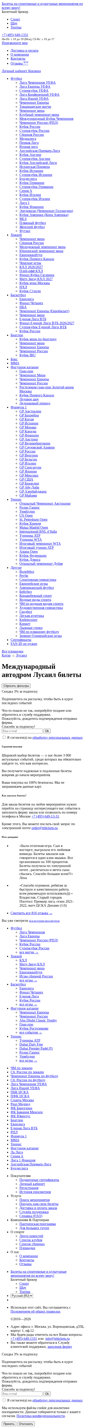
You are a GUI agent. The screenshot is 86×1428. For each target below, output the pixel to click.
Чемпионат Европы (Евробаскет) (44, 311)
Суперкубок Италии (34, 199)
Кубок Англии (30, 155)
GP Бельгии (28, 459)
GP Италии (27, 463)
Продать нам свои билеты (38, 1204)
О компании (20, 54)
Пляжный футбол (32, 223)
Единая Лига (29, 996)
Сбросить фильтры (16, 685)
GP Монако (27, 427)
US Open (26, 515)
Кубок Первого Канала (36, 259)
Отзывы (19, 63)
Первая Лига (29, 143)
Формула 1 (19, 407)
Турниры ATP (29, 535)
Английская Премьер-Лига (39, 151)
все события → (30, 1032)
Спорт (15, 19)
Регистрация (28, 1188)
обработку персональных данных (57, 737)
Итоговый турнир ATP (36, 547)
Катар (6, 655)
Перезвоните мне (15, 43)
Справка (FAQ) (30, 1216)
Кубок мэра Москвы (34, 283)
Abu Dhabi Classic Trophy (38, 1020)
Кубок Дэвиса (29, 559)
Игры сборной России (36, 976)
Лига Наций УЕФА (34, 98)
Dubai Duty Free (31, 1044)
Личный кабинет (15, 71)
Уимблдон (27, 511)
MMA (15, 363)
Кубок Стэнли (30, 291)
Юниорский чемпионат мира (41, 251)
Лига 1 (24, 203)
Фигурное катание (25, 367)
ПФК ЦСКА (20, 1096)
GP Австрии (28, 439)
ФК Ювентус (20, 1116)
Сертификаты (21, 640)
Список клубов (30, 1240)
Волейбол (26, 571)
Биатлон (17, 335)
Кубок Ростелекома (33, 1028)
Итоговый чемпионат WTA (40, 543)
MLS (23, 219)
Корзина (34, 71)
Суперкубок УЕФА (34, 90)
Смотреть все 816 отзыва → (31, 913)
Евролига (26, 299)
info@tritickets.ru (57, 1338)
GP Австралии (30, 411)
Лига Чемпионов (32, 932)
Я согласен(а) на (44, 737)
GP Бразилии (29, 483)
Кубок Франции (31, 207)
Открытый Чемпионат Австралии (45, 503)
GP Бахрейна (29, 415)
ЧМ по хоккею (21, 1068)
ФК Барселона (21, 1108)
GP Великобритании (34, 443)
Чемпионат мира (32, 110)
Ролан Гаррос (29, 507)
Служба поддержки (34, 1212)
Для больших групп (34, 1228)
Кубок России (29, 331)
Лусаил (21, 655)
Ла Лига (17, 1152)
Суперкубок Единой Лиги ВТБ (43, 327)
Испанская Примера (34, 167)
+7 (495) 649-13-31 (45, 816)
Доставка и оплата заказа (38, 1208)
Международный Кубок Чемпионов (46, 118)
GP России (27, 451)
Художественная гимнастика (41, 608)
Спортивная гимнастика (37, 579)
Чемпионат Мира (32, 375)
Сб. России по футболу (28, 1080)
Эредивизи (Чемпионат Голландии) (46, 211)
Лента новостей (31, 1236)
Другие (16, 567)
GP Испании (28, 423)
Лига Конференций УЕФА (39, 94)
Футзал (24, 231)
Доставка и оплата (24, 50)
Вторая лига (28, 147)
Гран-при (26, 371)
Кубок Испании (31, 171)
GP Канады (27, 431)
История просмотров (35, 1192)
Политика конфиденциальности (41, 1416)
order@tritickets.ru (45, 828)
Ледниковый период (34, 403)
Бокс (14, 359)
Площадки (27, 1248)
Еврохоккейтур (30, 255)
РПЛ (14, 1132)
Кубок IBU (27, 355)
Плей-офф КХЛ (31, 271)
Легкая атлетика (31, 616)
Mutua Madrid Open (33, 527)
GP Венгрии (28, 455)
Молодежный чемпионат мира (42, 247)
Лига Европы (29, 936)
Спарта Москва (22, 1100)
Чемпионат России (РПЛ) (38, 940)
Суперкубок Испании (35, 175)
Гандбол (25, 612)
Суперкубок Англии (34, 159)
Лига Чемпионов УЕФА (37, 82)
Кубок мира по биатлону (38, 339)
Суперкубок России (34, 131)
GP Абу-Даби (29, 487)
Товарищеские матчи (35, 106)
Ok (47, 731)
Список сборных (32, 1244)
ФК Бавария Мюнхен (27, 1112)
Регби (23, 575)
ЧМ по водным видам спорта (41, 604)
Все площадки (12, 651)
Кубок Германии (31, 183)
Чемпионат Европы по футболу (34, 1076)
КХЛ (23, 960)
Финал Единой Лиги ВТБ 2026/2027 (46, 323)
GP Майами (28, 495)
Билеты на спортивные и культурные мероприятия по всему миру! (39, 1273)
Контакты (18, 58)
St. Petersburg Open (33, 519)
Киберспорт (28, 620)
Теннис (16, 499)
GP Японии (28, 471)
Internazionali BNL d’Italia (38, 531)
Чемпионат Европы (34, 102)
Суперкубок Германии (36, 187)
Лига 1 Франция (23, 1160)
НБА (23, 307)
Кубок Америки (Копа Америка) (43, 215)
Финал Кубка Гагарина (36, 275)
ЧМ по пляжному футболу (39, 632)
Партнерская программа (37, 1224)
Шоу (14, 23)
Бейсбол (25, 592)
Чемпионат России (33, 351)
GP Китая (26, 419)
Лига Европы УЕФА (34, 86)
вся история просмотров (44, 920)
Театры (16, 27)
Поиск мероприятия (34, 1200)
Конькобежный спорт (35, 596)
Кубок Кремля (30, 523)
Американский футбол (36, 588)
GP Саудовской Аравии (37, 447)
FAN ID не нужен (24, 644)
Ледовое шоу (29, 399)
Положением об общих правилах (35, 1311)
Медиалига (27, 139)
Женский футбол (32, 227)
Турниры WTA (30, 539)
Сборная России (31, 135)
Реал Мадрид (20, 1104)
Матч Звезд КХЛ (32, 964)
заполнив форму (59, 1346)
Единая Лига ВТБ (24, 1128)
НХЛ (23, 287)
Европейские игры (33, 583)
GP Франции (29, 435)
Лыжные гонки (31, 628)
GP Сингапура (30, 467)
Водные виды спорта (35, 600)
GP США (26, 479)
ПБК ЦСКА (20, 1092)
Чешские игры (30, 263)
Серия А (25, 191)
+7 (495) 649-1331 (24, 1338)
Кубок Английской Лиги (38, 163)
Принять (9, 1424)
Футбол (16, 78)
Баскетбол (18, 295)
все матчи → (29, 952)
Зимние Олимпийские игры (40, 636)
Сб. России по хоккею (27, 1072)
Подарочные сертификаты (39, 1180)
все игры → (28, 980)
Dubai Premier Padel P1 (36, 1048)
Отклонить (26, 1424)
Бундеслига (28, 179)
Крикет (24, 624)
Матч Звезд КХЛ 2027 (36, 279)
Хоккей (16, 235)
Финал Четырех (31, 303)
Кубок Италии (30, 195)
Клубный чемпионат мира (39, 114)
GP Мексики (28, 475)
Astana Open (28, 551)
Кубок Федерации (33, 555)
